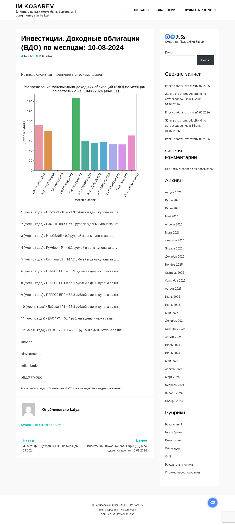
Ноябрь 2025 (174, 264)
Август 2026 (173, 192)
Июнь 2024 (172, 353)
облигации (94, 388)
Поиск (169, 52)
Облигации (39, 388)
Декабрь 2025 (174, 256)
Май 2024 (171, 361)
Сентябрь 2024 (175, 329)
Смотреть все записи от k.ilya (41, 425)
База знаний (165, 10)
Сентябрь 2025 (175, 280)
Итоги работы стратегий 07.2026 (187, 86)
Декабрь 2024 (174, 320)
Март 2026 (172, 232)
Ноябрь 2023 (174, 401)
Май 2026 (171, 216)
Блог (123, 10)
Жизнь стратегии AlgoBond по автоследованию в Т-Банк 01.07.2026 (185, 126)
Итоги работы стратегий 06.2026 (187, 112)
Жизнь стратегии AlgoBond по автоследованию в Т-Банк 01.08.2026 (185, 99)
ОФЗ (168, 456)
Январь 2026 (173, 248)
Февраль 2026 (174, 240)
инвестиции (80, 388)
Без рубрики (173, 432)
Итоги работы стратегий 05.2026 (187, 139)
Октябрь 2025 (174, 272)
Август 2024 (173, 337)
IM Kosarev (35, 6)
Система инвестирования (182, 472)
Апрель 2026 (173, 224)
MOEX (68, 388)
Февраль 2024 (174, 385)
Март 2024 (172, 377)
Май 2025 (171, 313)
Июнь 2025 (172, 304)
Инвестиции (173, 440)
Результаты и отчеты (199, 10)
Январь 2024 (173, 393)
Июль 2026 (172, 200)
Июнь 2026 (172, 208)
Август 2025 (173, 288)
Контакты (141, 10)
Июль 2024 (172, 345)
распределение (111, 388)
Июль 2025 (172, 296)
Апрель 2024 (173, 369)
